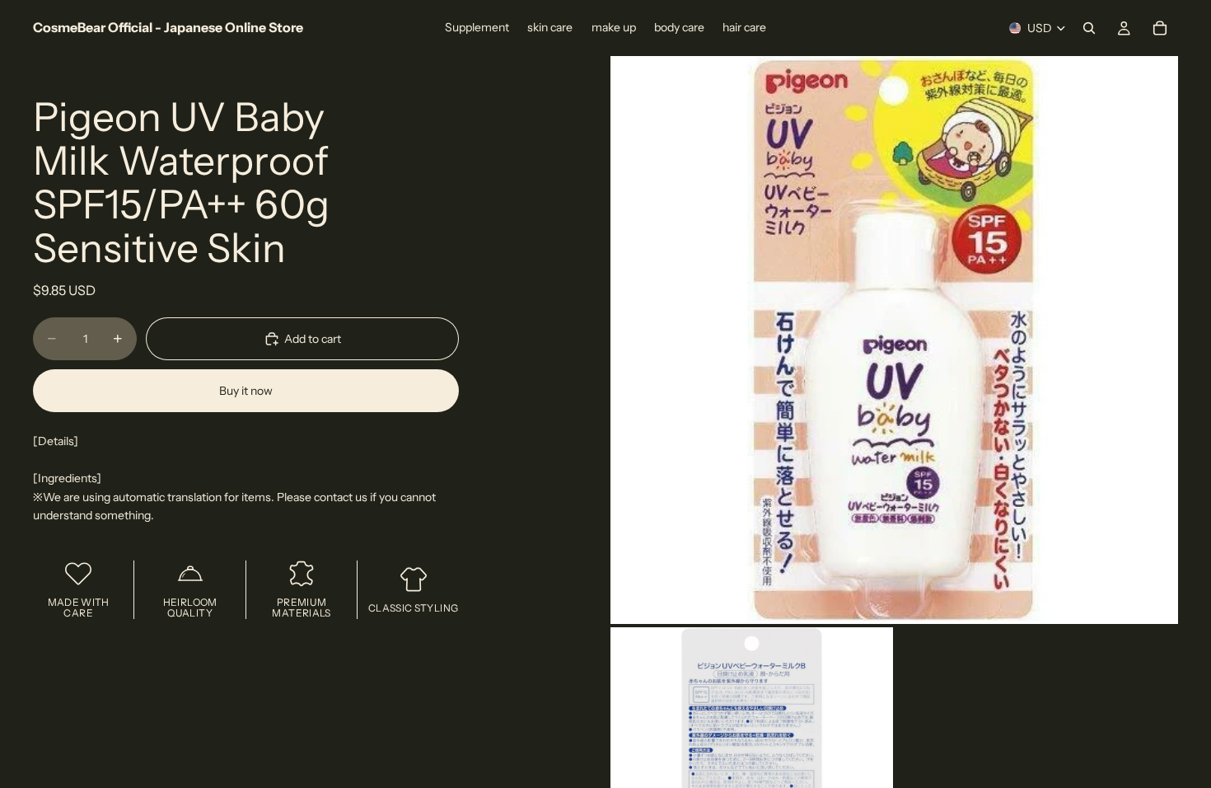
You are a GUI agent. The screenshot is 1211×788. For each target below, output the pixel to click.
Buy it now (246, 390)
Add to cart (312, 338)
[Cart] (1160, 28)
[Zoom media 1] (894, 340)
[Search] (1089, 28)
